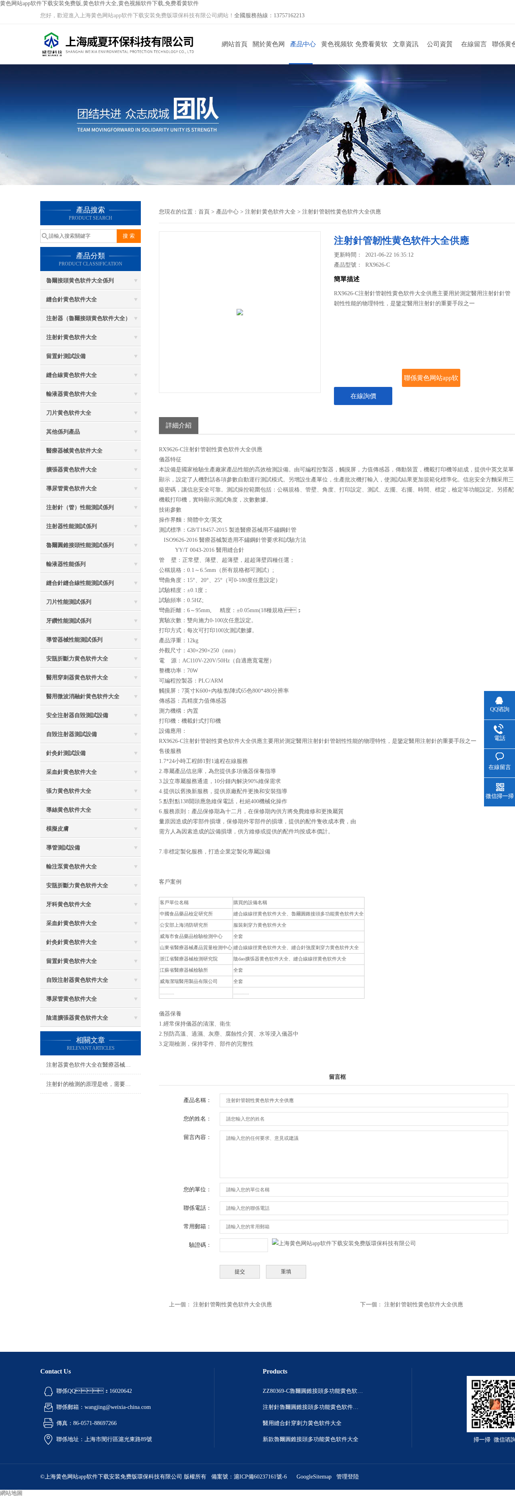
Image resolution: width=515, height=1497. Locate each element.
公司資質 (440, 44)
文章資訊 (405, 44)
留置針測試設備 (66, 356)
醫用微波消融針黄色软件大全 (82, 696)
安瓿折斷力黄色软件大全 (77, 659)
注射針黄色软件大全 (71, 337)
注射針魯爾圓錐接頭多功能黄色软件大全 (313, 1407)
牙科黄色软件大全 (68, 904)
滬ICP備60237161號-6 (260, 1477)
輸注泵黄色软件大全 (71, 867)
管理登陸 (347, 1477)
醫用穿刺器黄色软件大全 (77, 677)
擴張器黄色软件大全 (71, 470)
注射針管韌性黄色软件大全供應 (423, 1305)
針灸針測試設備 (66, 753)
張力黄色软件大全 (68, 791)
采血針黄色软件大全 (71, 772)
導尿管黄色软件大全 (71, 488)
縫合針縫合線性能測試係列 (80, 583)
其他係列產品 (63, 432)
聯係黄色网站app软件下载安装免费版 (431, 380)
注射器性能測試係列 (71, 526)
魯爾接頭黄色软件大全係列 (80, 281)
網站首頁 (234, 44)
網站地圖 (11, 1493)
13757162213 (289, 15)
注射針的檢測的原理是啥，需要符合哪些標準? (93, 1084)
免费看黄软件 (371, 52)
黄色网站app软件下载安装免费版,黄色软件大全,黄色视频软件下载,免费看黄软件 (99, 3)
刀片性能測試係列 (68, 602)
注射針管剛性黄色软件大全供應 (232, 1305)
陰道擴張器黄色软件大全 (77, 1018)
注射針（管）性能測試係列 (80, 507)
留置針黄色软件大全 (71, 961)
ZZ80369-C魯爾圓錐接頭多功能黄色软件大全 (313, 1391)
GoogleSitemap (314, 1477)
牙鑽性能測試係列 (68, 621)
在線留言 (474, 44)
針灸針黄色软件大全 (71, 942)
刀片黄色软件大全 (68, 413)
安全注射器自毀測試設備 (77, 715)
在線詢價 (363, 396)
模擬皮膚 (57, 829)
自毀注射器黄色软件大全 (77, 980)
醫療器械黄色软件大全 (74, 451)
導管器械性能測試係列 (74, 640)
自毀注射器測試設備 (71, 734)
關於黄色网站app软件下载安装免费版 (268, 52)
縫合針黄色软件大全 (71, 299)
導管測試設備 (63, 848)
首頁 (204, 212)
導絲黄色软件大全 (68, 810)
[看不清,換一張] (344, 1243)
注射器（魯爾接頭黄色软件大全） (88, 318)
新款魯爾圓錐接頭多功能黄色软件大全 (310, 1439)
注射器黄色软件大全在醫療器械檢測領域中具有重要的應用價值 (93, 1065)
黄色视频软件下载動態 (337, 52)
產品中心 (303, 44)
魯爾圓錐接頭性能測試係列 (80, 545)
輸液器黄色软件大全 (71, 394)
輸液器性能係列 (66, 564)
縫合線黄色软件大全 (71, 375)
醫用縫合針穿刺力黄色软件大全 (302, 1423)
